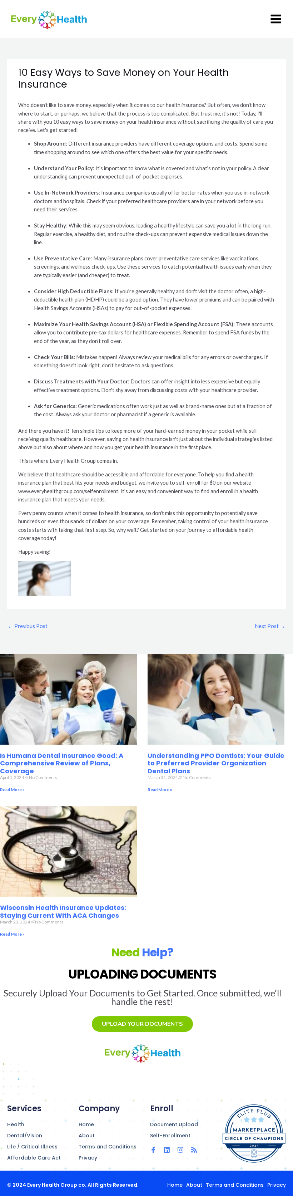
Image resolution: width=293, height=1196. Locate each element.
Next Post (270, 626)
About (87, 1135)
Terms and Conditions (107, 1146)
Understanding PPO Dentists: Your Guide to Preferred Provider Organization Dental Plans (216, 763)
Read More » (12, 789)
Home (86, 1124)
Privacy (88, 1157)
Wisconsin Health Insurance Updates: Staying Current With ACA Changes (63, 911)
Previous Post (28, 626)
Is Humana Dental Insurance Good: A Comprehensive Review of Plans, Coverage (61, 763)
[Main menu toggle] (276, 19)
